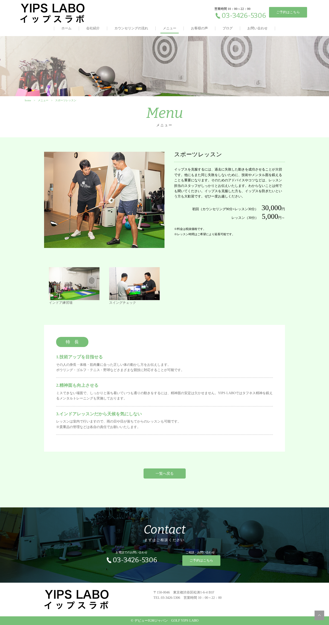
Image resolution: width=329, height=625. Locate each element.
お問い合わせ (257, 28)
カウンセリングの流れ (131, 28)
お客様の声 (199, 28)
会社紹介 (93, 28)
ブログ (228, 28)
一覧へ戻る (165, 473)
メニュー (169, 28)
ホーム (66, 28)
